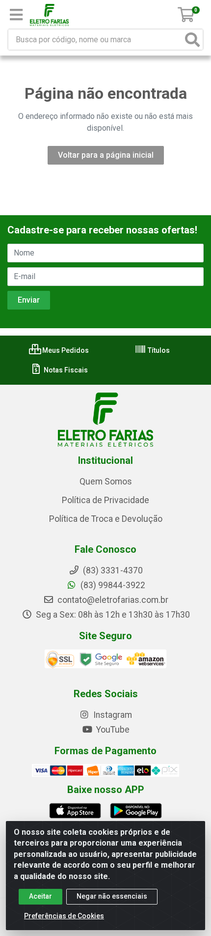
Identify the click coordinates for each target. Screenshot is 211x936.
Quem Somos (105, 481)
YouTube (112, 730)
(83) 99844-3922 (112, 585)
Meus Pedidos (65, 350)
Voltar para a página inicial (106, 155)
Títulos (158, 350)
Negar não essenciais (112, 896)
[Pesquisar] (192, 39)
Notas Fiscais (65, 370)
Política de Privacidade (105, 500)
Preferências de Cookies (64, 916)
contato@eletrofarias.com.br (111, 600)
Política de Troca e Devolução (105, 519)
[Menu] (16, 15)
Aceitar (40, 896)
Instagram (111, 715)
